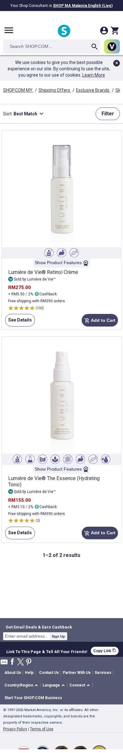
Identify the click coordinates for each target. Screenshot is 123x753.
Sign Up (58, 636)
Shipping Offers (54, 90)
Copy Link (104, 650)
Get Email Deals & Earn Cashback (39, 627)
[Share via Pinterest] (28, 662)
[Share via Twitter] (20, 662)
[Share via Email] (4, 664)
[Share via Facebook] (12, 662)
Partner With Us (77, 672)
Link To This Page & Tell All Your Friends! (46, 651)
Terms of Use (41, 729)
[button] (22, 685)
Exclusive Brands (93, 90)
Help (29, 672)
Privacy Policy (15, 729)
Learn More (93, 75)
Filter (108, 114)
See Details (18, 322)
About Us (12, 672)
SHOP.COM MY (18, 90)
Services (103, 672)
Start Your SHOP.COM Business (33, 698)
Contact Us (49, 672)
